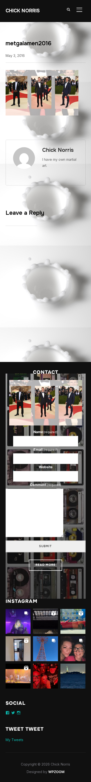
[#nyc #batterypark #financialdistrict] (45, 621)
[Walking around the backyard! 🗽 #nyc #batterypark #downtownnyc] (72, 676)
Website (45, 467)
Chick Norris (23, 11)
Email (45, 449)
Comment (45, 485)
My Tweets (14, 740)
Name (45, 432)
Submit (45, 546)
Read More (45, 565)
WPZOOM (56, 772)
